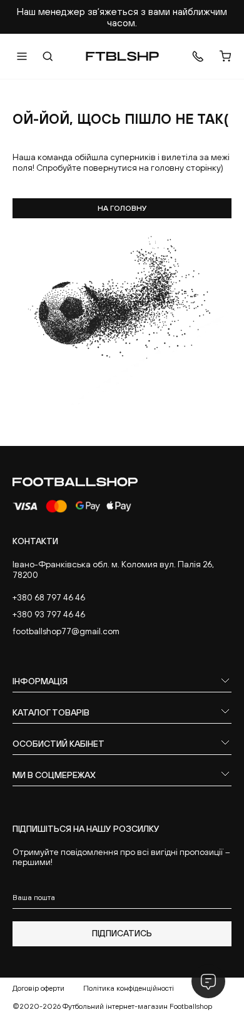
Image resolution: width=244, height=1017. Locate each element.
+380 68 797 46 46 (49, 597)
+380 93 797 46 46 (49, 614)
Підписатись (122, 933)
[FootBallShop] (122, 56)
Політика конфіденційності (128, 988)
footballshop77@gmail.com (66, 631)
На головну (122, 208)
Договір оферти (38, 988)
